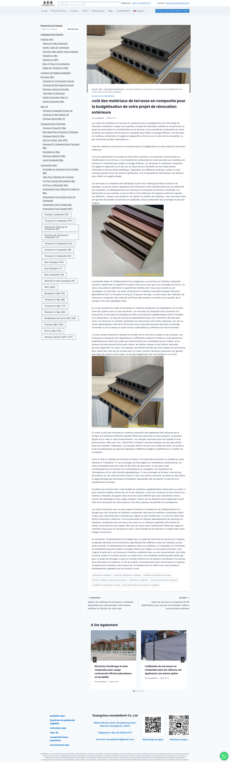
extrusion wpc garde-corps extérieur (60, 51)
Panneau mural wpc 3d (54, 119)
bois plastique (53, 262)
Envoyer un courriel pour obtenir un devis (172, 11)
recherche (73, 29)
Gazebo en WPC (50, 60)
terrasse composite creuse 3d (57, 111)
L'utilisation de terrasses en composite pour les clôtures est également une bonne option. (163, 670)
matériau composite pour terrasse (157, 575)
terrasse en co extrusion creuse (58, 81)
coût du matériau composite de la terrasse (110, 580)
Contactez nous (123, 11)
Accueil (44, 11)
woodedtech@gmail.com (177, 3)
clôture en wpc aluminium (55, 43)
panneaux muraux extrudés (56, 89)
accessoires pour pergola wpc (57, 205)
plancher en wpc (54, 312)
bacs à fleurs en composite (56, 64)
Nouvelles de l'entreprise (103, 96)
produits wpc (47, 39)
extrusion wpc (47, 77)
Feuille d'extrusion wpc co (55, 97)
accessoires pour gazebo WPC (58, 209)
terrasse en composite (102, 575)
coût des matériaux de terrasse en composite (141, 585)
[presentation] (113, 645)
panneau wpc (53, 324)
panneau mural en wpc (54, 136)
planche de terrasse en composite (55, 228)
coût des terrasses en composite (164, 580)
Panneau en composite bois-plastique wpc (61, 146)
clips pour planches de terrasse (58, 177)
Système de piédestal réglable (56, 73)
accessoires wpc (49, 165)
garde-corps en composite (56, 47)
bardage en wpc (54, 293)
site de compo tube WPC (55, 140)
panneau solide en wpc (54, 156)
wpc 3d (44, 106)
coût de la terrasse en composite (127, 575)
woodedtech (99, 118)
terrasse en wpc (54, 299)
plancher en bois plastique (59, 281)
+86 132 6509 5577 (141, 3)
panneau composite (56, 214)
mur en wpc (52, 331)
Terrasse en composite (57, 250)
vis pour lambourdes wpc (55, 185)
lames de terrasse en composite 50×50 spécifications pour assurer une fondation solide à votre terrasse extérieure (165, 603)
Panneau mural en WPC (58, 337)
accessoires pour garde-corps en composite (59, 199)
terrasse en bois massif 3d (56, 114)
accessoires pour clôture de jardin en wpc (61, 191)
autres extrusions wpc (53, 101)
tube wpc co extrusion (54, 93)
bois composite (54, 274)
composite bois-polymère (53, 124)
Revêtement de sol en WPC (60, 318)
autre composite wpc (53, 160)
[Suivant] (183, 660)
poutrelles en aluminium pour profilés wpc (61, 171)
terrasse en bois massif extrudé (58, 85)
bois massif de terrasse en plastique (60, 132)
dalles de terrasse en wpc (55, 68)
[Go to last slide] (95, 660)
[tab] (133, 691)
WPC (49, 287)
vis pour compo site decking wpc (59, 181)
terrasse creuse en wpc (54, 128)
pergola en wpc (50, 56)
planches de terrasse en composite (56, 236)
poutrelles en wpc (51, 152)
